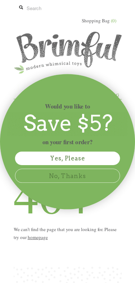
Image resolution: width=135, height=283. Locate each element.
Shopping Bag (99, 20)
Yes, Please (67, 158)
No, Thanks (67, 175)
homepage (38, 237)
